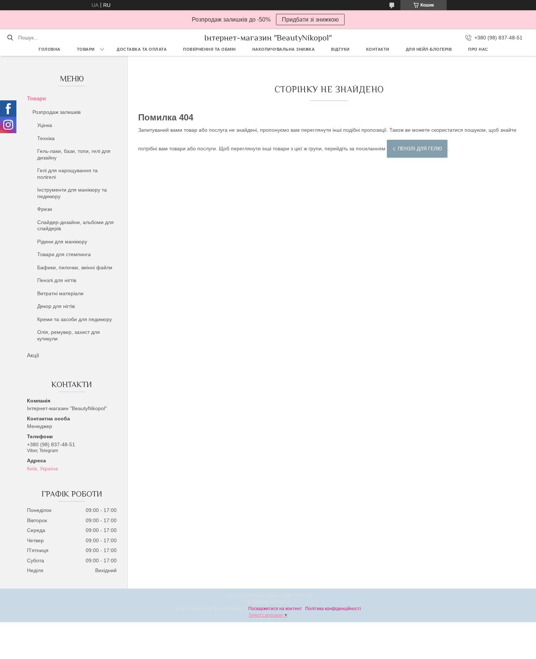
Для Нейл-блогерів (429, 49)
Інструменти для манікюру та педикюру (72, 193)
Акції (33, 355)
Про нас (478, 49)
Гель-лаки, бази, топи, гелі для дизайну (73, 154)
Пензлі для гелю (420, 148)
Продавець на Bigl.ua (268, 602)
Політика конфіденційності (333, 608)
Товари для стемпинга (64, 254)
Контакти (377, 49)
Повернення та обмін (209, 49)
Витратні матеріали (60, 293)
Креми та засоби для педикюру (74, 319)
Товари (86, 49)
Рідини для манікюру (62, 241)
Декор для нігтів (56, 306)
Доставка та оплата (142, 49)
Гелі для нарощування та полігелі (67, 173)
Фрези (44, 209)
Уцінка (44, 125)
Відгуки (340, 49)
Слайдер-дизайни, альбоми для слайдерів (75, 225)
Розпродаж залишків (56, 112)
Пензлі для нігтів (56, 280)
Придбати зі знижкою (310, 19)
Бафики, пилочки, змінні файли (74, 267)
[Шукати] (10, 37)
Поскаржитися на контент (275, 608)
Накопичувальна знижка (283, 49)
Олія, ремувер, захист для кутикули (68, 335)
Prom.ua (303, 595)
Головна (50, 49)
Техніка (46, 138)
